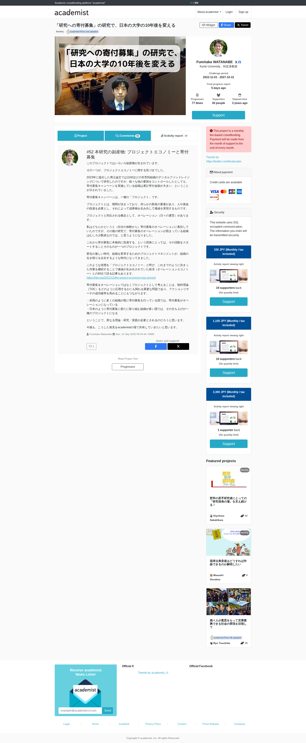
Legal (66, 723)
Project (82, 135)
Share (227, 25)
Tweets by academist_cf (153, 672)
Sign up (243, 11)
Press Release (211, 723)
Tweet (244, 25)
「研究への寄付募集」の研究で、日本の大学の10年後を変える (115, 25)
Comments (129, 135)
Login (229, 11)
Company (239, 723)
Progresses (128, 366)
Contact (182, 723)
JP (191, 2)
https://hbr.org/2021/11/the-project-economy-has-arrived (121, 277)
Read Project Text (128, 358)
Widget (210, 25)
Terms (95, 723)
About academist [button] (208, 11)
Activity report (175, 135)
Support (218, 115)
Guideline (124, 723)
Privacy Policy (153, 723)
